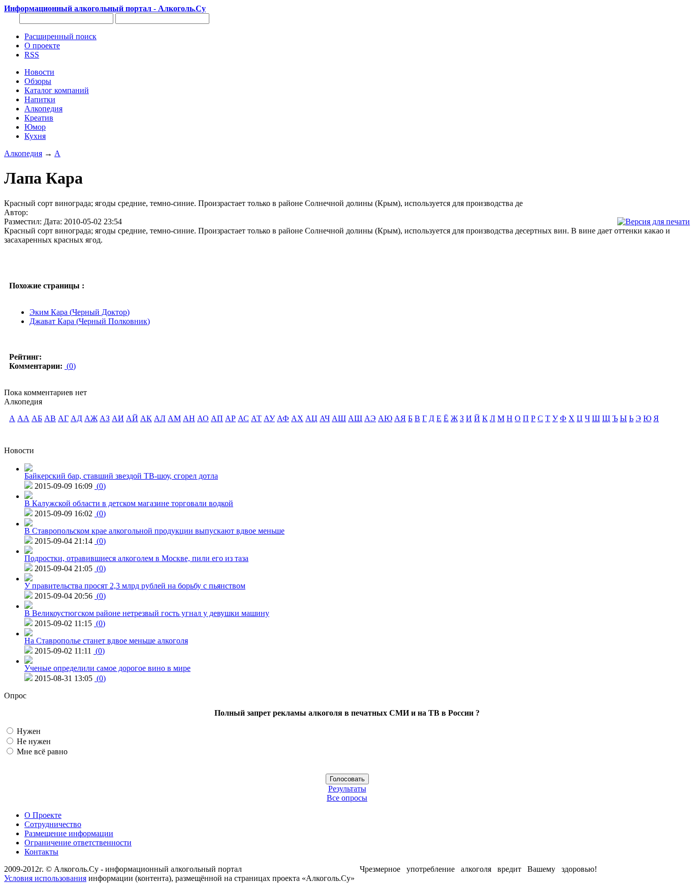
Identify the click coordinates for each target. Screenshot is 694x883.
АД (76, 418)
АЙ (132, 418)
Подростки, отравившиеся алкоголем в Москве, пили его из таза (136, 558)
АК (146, 418)
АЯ (400, 418)
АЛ (160, 418)
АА (23, 418)
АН (189, 418)
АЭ (370, 418)
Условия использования (45, 878)
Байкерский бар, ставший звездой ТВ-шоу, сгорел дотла (121, 476)
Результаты (347, 788)
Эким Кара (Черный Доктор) (79, 312)
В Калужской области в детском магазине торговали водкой (128, 503)
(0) (70, 366)
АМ (174, 418)
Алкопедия (23, 153)
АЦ (311, 418)
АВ (50, 418)
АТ (256, 418)
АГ (63, 418)
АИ (118, 418)
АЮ (385, 418)
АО (203, 418)
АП (217, 418)
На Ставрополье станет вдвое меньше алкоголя (106, 640)
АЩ (355, 418)
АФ (283, 418)
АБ (36, 418)
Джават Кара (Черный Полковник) (89, 321)
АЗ (105, 418)
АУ (269, 418)
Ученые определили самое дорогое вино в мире (107, 668)
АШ (339, 418)
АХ (297, 418)
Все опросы (347, 797)
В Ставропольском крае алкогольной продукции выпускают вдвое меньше (154, 530)
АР (230, 418)
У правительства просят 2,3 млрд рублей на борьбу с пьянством (134, 585)
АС (243, 418)
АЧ (325, 418)
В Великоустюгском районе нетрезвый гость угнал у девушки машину (146, 613)
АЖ (91, 418)
